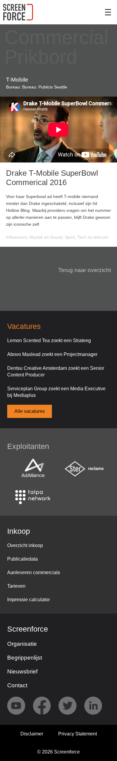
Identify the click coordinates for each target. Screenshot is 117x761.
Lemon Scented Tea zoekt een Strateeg (49, 340)
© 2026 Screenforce (58, 751)
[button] (81, 270)
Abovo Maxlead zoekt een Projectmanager (52, 354)
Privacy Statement (77, 733)
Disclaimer (31, 733)
